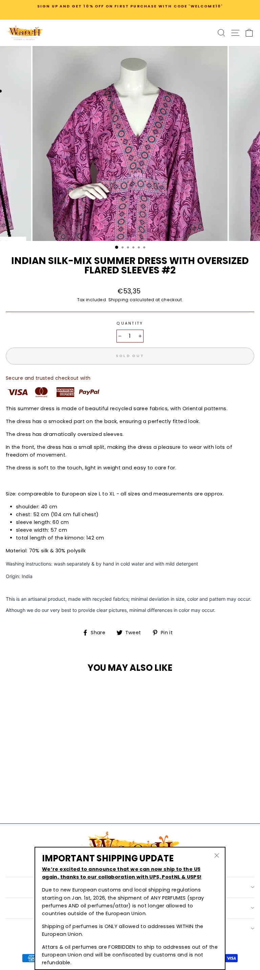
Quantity (129, 323)
